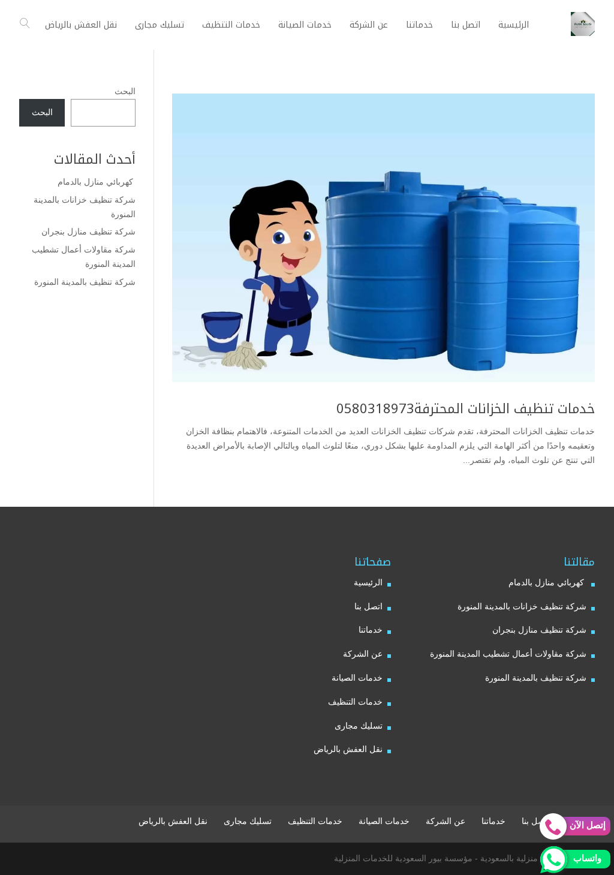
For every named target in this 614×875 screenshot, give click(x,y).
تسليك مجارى (359, 725)
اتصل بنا (368, 606)
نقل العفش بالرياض (348, 749)
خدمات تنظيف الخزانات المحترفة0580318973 (465, 409)
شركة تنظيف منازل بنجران (88, 231)
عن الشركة (363, 653)
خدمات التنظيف (355, 701)
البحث (125, 91)
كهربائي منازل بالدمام (97, 182)
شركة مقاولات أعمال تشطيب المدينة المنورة (508, 653)
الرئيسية (368, 582)
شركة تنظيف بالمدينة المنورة (85, 282)
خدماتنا (371, 630)
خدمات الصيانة (357, 677)
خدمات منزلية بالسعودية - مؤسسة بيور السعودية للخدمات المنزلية (449, 858)
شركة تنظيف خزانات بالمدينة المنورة (522, 606)
